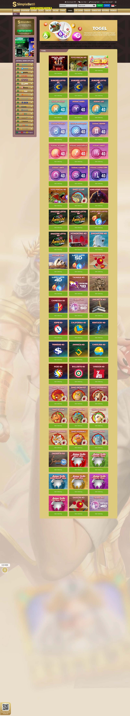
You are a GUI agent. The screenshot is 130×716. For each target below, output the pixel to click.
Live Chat (83, 2)
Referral (105, 10)
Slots (41, 10)
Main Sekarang (58, 73)
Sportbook (25, 10)
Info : (16, 14)
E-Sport (34, 10)
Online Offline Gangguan (25, 132)
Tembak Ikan (96, 10)
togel (70, 10)
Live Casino (78, 10)
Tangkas (87, 10)
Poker (62, 10)
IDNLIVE (48, 10)
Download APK (71, 2)
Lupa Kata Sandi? (107, 2)
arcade (55, 10)
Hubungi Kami (95, 2)
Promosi (113, 10)
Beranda (16, 10)
